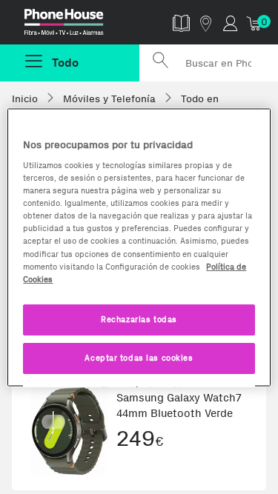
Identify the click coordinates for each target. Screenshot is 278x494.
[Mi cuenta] (230, 22)
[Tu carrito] (254, 22)
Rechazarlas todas (139, 318)
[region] (139, 247)
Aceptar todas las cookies (139, 357)
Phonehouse (75, 25)
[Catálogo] (181, 22)
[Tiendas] (205, 22)
